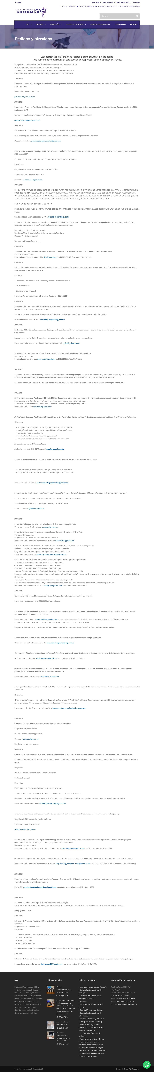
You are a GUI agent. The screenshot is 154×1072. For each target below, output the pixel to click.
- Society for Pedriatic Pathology (90, 1022)
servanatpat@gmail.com (42, 407)
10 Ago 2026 (63, 996)
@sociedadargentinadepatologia (129, 6)
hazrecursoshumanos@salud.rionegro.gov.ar (69, 708)
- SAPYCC (83, 1001)
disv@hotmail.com (50, 257)
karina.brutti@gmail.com (50, 676)
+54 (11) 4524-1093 (121, 996)
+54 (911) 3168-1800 (127, 999)
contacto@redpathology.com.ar (52, 320)
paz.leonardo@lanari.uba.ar (24, 97)
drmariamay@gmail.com (46, 359)
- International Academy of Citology (91, 1019)
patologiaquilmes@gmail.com (46, 658)
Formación (54, 24)
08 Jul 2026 (63, 1017)
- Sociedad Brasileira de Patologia (91, 1004)
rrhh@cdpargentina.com (53, 586)
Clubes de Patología (74, 24)
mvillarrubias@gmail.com (64, 541)
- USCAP (82, 1007)
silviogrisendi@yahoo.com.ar (25, 829)
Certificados (120, 24)
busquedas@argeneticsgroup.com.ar (60, 643)
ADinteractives (134, 1069)
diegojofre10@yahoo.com (65, 864)
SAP (27, 24)
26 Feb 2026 (63, 1028)
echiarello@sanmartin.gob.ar (47, 619)
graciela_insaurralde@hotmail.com (27, 120)
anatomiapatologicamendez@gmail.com (46, 141)
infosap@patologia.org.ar (106, 6)
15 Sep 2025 (63, 1044)
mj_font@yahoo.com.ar (71, 343)
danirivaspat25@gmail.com (51, 964)
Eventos (39, 24)
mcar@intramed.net (82, 864)
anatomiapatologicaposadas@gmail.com (51, 554)
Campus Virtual (107, 2)
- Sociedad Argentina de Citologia (91, 1010)
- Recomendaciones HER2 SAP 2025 (92, 1050)
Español (18, 2)
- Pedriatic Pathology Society (89, 1025)
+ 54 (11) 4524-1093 (68, 6)
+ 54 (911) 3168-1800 (87, 6)
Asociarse (95, 2)
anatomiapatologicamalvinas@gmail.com (40, 887)
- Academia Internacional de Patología (92, 987)
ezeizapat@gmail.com (49, 527)
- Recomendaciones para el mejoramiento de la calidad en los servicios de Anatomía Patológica (91, 1045)
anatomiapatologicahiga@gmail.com (52, 804)
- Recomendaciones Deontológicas (92, 1039)
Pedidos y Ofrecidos (123, 2)
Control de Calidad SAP (100, 24)
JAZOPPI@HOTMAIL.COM (58, 217)
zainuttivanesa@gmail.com (33, 180)
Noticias (133, 24)
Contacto (136, 2)
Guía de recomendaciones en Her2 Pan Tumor (63, 989)
